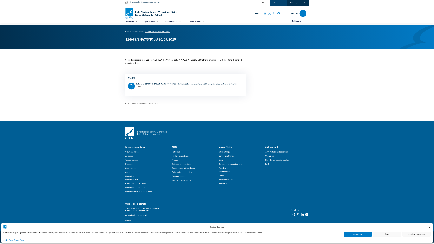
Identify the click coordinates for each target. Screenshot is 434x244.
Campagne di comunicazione (230, 164)
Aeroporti (129, 156)
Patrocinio (176, 152)
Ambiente (129, 172)
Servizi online (278, 3)
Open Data (269, 156)
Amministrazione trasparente (276, 152)
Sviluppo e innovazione (181, 164)
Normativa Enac (131, 179)
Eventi (221, 175)
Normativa (129, 176)
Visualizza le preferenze (416, 234)
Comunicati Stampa (226, 156)
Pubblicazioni (224, 168)
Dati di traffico (224, 171)
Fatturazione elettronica (181, 180)
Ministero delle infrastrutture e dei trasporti (144, 2)
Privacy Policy (19, 240)
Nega (387, 234)
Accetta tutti (357, 234)
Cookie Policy (8, 240)
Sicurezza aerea (131, 152)
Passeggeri (129, 164)
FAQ (267, 164)
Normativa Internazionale (135, 188)
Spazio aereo (130, 168)
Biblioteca (223, 183)
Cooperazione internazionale (183, 168)
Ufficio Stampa (224, 152)
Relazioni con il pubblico (182, 172)
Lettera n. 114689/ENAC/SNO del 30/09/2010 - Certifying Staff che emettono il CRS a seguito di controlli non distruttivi (186, 84)
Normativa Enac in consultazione (138, 192)
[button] (429, 227)
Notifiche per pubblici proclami (277, 160)
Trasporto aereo (131, 160)
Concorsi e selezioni (180, 176)
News (221, 160)
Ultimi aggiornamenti (297, 3)
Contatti (128, 220)
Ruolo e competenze (180, 156)
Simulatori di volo (225, 179)
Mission (175, 160)
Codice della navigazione (135, 183)
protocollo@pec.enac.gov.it (136, 215)
